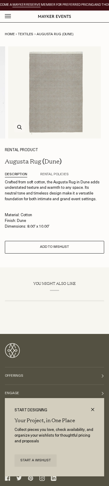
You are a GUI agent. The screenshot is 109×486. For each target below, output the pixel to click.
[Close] (95, 407)
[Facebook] (7, 478)
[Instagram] (42, 478)
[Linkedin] (53, 478)
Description (16, 174)
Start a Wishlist (35, 460)
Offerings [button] (14, 376)
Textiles (25, 34)
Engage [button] (12, 393)
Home (10, 34)
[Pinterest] (30, 478)
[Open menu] (14, 16)
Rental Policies (54, 174)
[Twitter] (19, 478)
